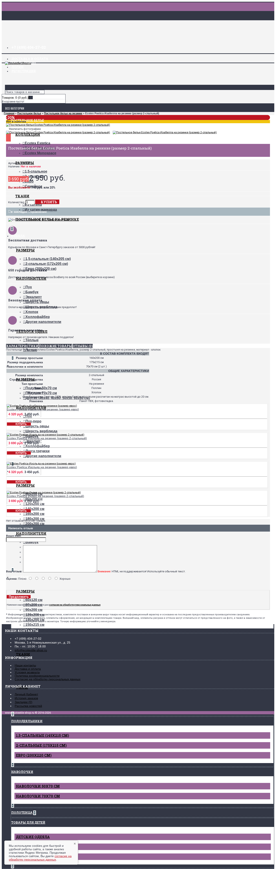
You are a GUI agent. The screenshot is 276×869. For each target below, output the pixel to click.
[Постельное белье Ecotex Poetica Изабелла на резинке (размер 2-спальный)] (58, 124)
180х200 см (34, 519)
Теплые (32, 340)
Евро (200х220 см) (34, 755)
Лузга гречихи (37, 451)
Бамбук (31, 292)
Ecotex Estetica (37, 143)
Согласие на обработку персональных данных (47, 679)
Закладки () (23, 702)
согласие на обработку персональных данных (40, 857)
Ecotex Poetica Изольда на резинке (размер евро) (42, 467)
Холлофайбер (37, 317)
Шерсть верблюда (41, 431)
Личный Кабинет (26, 694)
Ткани (22, 196)
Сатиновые (35, 663)
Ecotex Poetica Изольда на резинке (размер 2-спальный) (47, 438)
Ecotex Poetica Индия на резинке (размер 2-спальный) (45, 496)
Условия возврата (27, 672)
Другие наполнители (43, 322)
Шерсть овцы (37, 426)
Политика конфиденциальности (37, 675)
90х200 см (33, 610)
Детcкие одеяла (33, 836)
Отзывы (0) (83, 346)
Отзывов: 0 (35, 219)
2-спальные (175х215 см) (41, 745)
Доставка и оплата (28, 669)
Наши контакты (25, 665)
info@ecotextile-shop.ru (31, 650)
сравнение (39, 211)
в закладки (19, 211)
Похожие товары (55, 346)
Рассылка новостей (28, 706)
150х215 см (34, 625)
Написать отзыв (58, 219)
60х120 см (33, 600)
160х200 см (34, 514)
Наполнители (31, 533)
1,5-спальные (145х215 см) (42, 735)
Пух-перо (33, 421)
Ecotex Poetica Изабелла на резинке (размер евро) (43, 409)
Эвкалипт (33, 297)
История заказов (26, 698)
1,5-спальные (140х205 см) (48, 259)
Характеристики (22, 346)
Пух (28, 287)
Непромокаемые (39, 701)
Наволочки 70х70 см (38, 796)
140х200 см (34, 509)
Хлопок (31, 312)
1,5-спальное (36, 171)
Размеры (25, 250)
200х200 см (34, 524)
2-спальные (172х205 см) (46, 264)
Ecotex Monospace (40, 153)
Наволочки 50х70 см (38, 786)
